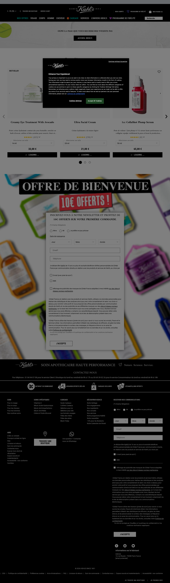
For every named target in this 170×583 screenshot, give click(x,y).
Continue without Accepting (118, 61)
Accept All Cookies (95, 101)
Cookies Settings (75, 101)
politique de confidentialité (76, 94)
